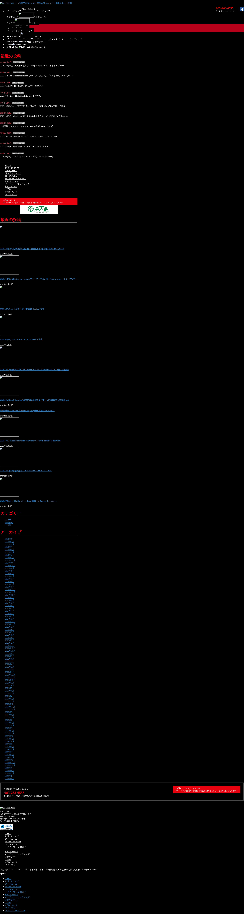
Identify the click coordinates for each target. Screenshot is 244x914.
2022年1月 (9, 672)
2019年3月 (9, 752)
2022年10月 (10, 651)
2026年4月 (9, 550)
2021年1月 (9, 701)
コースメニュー (12, 176)
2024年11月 (10, 592)
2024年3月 (9, 614)
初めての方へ (11, 186)
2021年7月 (9, 688)
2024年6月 (9, 606)
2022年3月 (9, 667)
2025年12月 (10, 560)
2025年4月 (9, 582)
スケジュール (11, 171)
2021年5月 (9, 693)
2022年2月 (9, 669)
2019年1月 (9, 757)
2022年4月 (9, 664)
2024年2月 (9, 616)
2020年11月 (10, 707)
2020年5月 (9, 723)
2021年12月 (10, 675)
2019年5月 (9, 747)
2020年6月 (9, 720)
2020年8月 (9, 715)
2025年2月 (9, 584)
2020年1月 (9, 733)
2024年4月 (9, 611)
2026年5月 (9, 547)
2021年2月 (9, 699)
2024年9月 (9, 598)
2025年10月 (10, 566)
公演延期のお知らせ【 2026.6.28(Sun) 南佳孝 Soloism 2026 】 (27, 126)
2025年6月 (9, 576)
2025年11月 (10, 563)
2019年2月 (9, 755)
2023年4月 (9, 637)
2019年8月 (9, 741)
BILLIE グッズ (11, 181)
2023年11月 (10, 624)
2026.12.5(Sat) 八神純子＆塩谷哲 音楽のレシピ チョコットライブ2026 (32, 66)
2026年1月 (9, 558)
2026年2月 (9, 555)
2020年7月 (9, 717)
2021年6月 (9, 691)
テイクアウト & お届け (22, 31)
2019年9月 (9, 739)
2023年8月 (9, 629)
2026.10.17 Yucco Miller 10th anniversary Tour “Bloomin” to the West (28, 136)
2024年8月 (9, 600)
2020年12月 (10, 704)
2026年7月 (9, 542)
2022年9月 (9, 653)
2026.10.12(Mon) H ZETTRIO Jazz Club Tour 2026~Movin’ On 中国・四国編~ (33, 106)
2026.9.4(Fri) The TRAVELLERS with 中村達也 (20, 96)
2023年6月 (9, 635)
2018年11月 (10, 763)
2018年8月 (9, 771)
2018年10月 (10, 765)
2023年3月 (9, 640)
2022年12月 (10, 648)
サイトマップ (11, 194)
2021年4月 (9, 696)
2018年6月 (9, 776)
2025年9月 (9, 568)
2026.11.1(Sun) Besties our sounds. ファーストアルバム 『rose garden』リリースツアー (37, 76)
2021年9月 (9, 683)
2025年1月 (9, 587)
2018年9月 (9, 768)
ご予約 (8, 189)
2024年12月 (10, 590)
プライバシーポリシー (15, 910)
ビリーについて (12, 168)
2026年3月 (9, 552)
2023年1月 (9, 645)
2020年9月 (9, 712)
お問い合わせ (11, 192)
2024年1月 (9, 619)
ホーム (8, 165)
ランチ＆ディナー (13, 173)
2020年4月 (9, 725)
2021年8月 (9, 685)
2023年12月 (10, 621)
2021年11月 (10, 677)
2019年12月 (10, 736)
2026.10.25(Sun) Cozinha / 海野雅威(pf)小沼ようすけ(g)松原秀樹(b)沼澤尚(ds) (33, 116)
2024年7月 (9, 603)
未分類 (8, 525)
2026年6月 (9, 544)
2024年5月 (9, 608)
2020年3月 (9, 728)
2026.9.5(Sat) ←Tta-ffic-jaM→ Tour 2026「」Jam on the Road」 (27, 157)
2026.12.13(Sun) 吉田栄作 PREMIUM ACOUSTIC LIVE (25, 146)
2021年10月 (10, 680)
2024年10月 (10, 595)
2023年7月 (9, 632)
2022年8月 (9, 656)
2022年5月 (9, 661)
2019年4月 (9, 749)
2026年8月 (9, 539)
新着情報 (21, 62)
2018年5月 (9, 779)
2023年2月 (9, 643)
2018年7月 (9, 773)
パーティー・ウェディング (17, 184)
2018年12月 (10, 760)
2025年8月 (9, 571)
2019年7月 (9, 744)
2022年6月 (9, 659)
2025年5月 (9, 579)
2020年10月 (10, 709)
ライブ (15, 62)
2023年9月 (9, 627)
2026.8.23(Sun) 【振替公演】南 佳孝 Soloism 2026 (21, 86)
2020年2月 (9, 731)
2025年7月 (9, 574)
